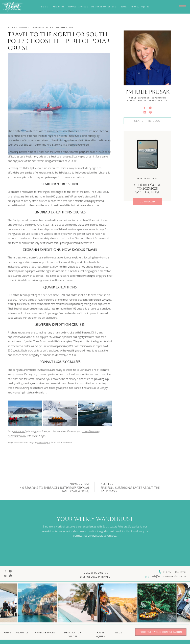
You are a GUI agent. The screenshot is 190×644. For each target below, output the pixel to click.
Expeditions (23, 27)
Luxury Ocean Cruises (41, 27)
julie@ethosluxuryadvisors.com (169, 576)
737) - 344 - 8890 (176, 572)
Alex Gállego (42, 442)
